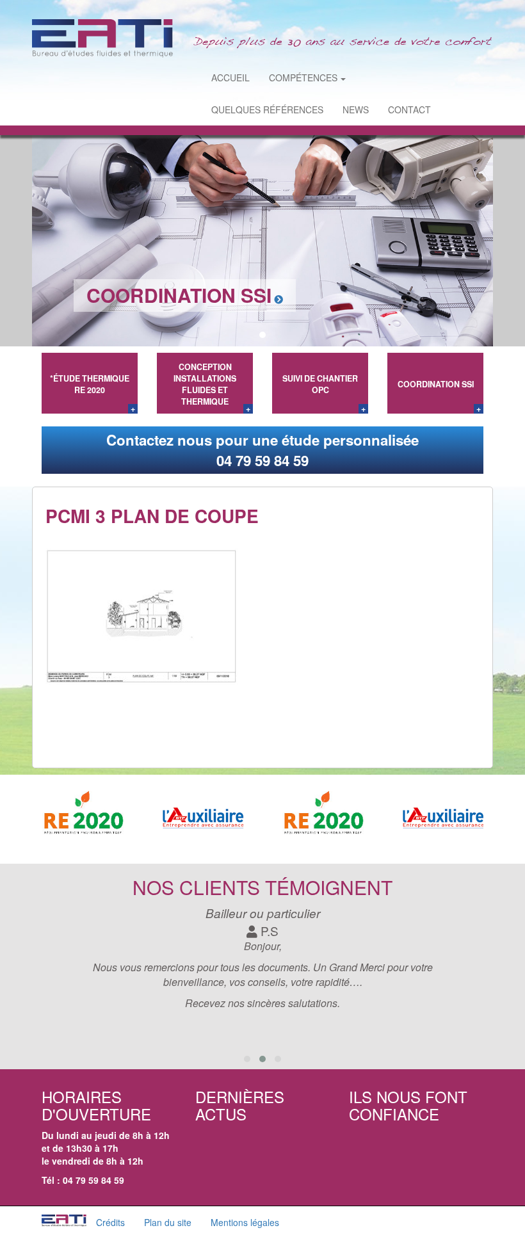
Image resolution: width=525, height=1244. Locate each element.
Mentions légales (245, 1222)
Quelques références (267, 109)
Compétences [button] (303, 77)
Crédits (110, 1222)
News (356, 109)
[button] (248, 335)
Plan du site (167, 1222)
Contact (409, 109)
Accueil (230, 77)
